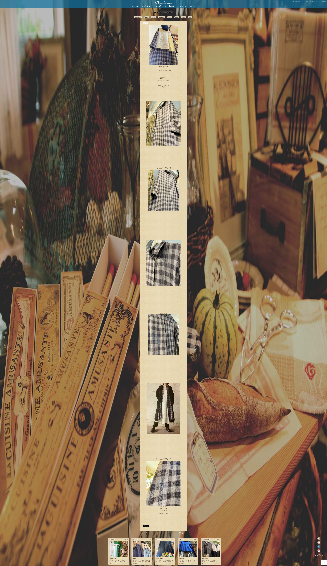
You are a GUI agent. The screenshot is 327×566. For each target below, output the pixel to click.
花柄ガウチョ (182, 558)
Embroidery (205, 558)
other (190, 17)
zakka (176, 17)
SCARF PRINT (113, 558)
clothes (169, 17)
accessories (161, 17)
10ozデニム (136, 558)
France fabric (159, 558)
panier (146, 17)
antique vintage (138, 17)
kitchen (183, 17)
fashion (153, 17)
